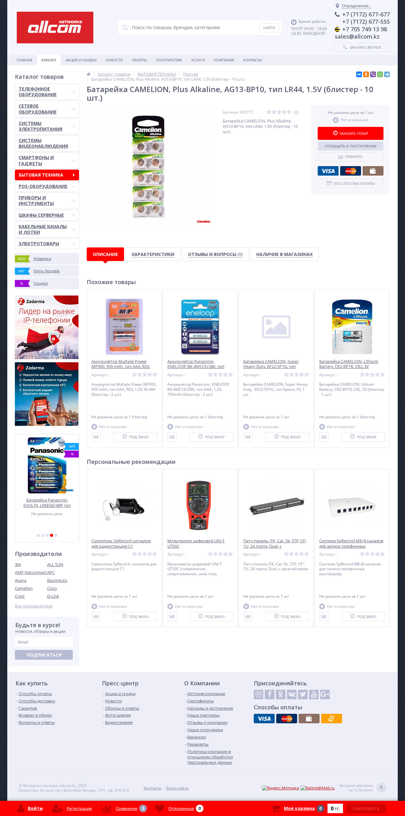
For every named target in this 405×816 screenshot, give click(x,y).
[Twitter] (303, 694)
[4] (51, 535)
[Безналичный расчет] (331, 718)
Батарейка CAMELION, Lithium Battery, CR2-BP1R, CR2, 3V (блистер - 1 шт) (348, 367)
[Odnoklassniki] (280, 694)
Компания (224, 60)
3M (18, 564)
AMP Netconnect (31, 572)
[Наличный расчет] (373, 171)
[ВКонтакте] (359, 74)
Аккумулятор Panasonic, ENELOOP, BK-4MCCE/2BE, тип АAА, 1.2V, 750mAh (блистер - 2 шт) (200, 367)
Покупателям (169, 60)
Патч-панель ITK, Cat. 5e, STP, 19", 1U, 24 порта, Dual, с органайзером (275, 546)
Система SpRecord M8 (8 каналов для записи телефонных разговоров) (351, 546)
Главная (24, 60)
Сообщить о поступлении (350, 146)
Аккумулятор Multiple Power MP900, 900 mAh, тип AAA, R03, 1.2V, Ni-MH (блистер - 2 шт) (120, 367)
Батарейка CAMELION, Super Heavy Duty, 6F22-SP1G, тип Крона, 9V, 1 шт (271, 367)
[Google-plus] (325, 694)
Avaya (20, 580)
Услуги (198, 60)
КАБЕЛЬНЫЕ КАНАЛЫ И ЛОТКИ (43, 229)
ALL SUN (55, 564)
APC (51, 572)
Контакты (252, 60)
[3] (47, 535)
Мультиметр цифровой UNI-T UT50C (196, 543)
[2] (42, 535)
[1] (38, 535)
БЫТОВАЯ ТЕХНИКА (41, 175)
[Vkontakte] (291, 694)
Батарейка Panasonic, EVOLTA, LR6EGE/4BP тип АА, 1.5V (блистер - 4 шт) (47, 502)
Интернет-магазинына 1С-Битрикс (361, 787)
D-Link (53, 596)
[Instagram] (258, 694)
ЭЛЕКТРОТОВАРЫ (39, 243)
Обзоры (139, 60)
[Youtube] (314, 694)
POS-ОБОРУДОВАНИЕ (43, 186)
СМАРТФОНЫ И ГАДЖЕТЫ (36, 160)
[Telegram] (387, 74)
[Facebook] (269, 694)
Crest (20, 596)
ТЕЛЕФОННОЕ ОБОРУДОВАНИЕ (38, 91)
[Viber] (373, 74)
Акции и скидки (81, 60)
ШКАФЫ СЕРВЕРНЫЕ (41, 215)
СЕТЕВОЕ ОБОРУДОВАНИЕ (38, 109)
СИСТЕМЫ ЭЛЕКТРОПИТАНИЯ (40, 126)
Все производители (34, 606)
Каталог (49, 60)
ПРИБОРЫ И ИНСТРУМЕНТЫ (36, 200)
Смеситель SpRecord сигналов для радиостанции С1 (121, 543)
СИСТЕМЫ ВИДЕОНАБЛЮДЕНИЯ (43, 143)
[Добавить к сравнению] (96, 436)
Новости (114, 60)
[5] (56, 535)
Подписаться (44, 655)
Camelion (24, 588)
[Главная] (88, 74)
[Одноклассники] (366, 74)
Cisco (52, 588)
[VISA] (328, 171)
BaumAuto (57, 580)
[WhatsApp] (380, 74)
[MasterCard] (350, 171)
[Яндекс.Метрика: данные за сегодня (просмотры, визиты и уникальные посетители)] (280, 788)
